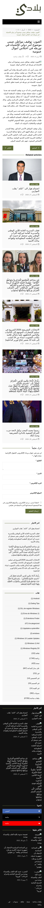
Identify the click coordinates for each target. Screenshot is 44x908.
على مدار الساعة (33, 668)
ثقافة (37, 653)
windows (36, 633)
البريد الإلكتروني (36, 483)
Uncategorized (33, 623)
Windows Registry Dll (31, 648)
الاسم (39, 473)
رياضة (37, 658)
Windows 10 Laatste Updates (28, 638)
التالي (9, 148)
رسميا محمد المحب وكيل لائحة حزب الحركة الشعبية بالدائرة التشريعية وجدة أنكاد (22, 433)
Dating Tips (35, 603)
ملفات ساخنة (17, 56)
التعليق (39, 460)
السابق (34, 148)
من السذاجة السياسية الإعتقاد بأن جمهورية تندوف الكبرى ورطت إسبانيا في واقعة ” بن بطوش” (15, 850)
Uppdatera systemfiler (31, 628)
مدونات (36, 693)
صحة (37, 663)
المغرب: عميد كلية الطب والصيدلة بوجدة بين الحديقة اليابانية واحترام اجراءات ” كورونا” (15, 874)
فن (38, 673)
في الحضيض (35, 678)
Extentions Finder (32, 618)
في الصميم (35, 683)
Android (36, 598)
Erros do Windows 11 (31, 613)
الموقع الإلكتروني (36, 493)
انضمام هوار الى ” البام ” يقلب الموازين (26, 528)
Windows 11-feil (33, 643)
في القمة (36, 688)
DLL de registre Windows (29, 608)
